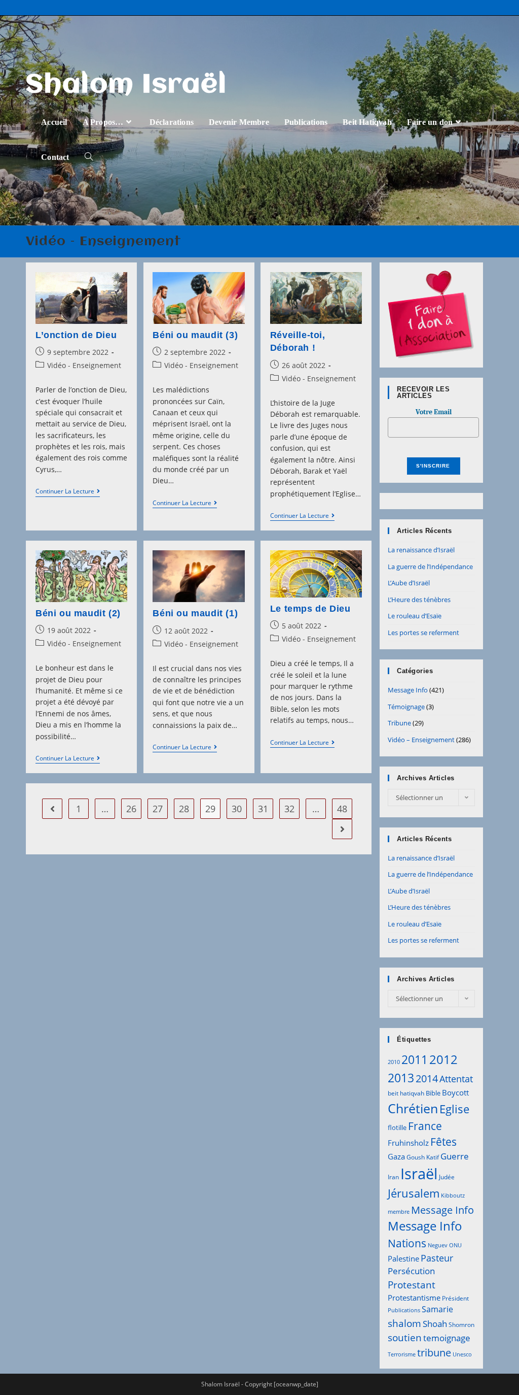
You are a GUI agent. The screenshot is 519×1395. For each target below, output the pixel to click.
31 (263, 809)
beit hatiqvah (406, 1093)
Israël (418, 1174)
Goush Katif (422, 1157)
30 (237, 809)
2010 (394, 1062)
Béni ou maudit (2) (78, 613)
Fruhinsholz (408, 1143)
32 (289, 809)
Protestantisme (414, 1297)
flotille (397, 1127)
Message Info (408, 689)
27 (158, 809)
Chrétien (413, 1108)
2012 (443, 1059)
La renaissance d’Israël (421, 549)
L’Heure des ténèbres (419, 599)
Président (455, 1298)
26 (131, 809)
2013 (401, 1078)
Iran (393, 1177)
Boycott (455, 1092)
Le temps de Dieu (310, 609)
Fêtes (443, 1142)
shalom (404, 1323)
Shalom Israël (126, 85)
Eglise (454, 1109)
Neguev (438, 1245)
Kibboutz (453, 1195)
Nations (407, 1243)
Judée (447, 1177)
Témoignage (406, 706)
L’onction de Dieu (76, 335)
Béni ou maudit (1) (195, 613)
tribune (434, 1352)
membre (399, 1211)
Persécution (411, 1271)
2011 (414, 1059)
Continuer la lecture (67, 492)
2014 (427, 1078)
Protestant (411, 1284)
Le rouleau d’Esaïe (414, 615)
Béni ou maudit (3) (195, 335)
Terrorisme (402, 1354)
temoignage (446, 1338)
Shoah (435, 1324)
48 (342, 809)
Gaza (396, 1156)
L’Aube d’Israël (409, 582)
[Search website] (88, 157)
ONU (455, 1245)
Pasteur (437, 1258)
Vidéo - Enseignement (84, 365)
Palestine (403, 1258)
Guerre (454, 1156)
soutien (405, 1337)
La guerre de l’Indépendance (430, 566)
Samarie (437, 1309)
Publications (404, 1310)
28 (184, 809)
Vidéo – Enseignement (421, 739)
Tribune (399, 722)
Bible (433, 1093)
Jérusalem (413, 1193)
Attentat (456, 1079)
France (425, 1125)
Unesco (462, 1354)
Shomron (461, 1324)
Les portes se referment (423, 632)
